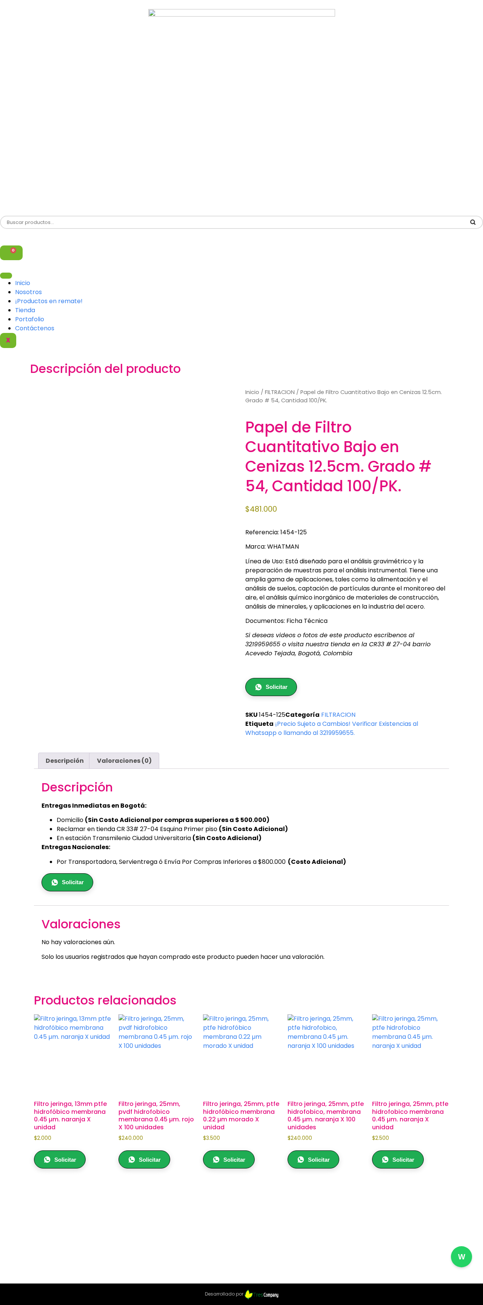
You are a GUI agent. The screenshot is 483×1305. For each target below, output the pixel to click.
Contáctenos (34, 328)
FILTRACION (280, 392)
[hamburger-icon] (6, 276)
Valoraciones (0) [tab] (124, 760)
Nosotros (28, 292)
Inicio (22, 283)
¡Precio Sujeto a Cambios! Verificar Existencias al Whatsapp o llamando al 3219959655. (331, 728)
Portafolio (29, 319)
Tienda (25, 310)
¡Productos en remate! (49, 301)
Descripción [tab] (65, 760)
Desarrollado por (225, 1294)
